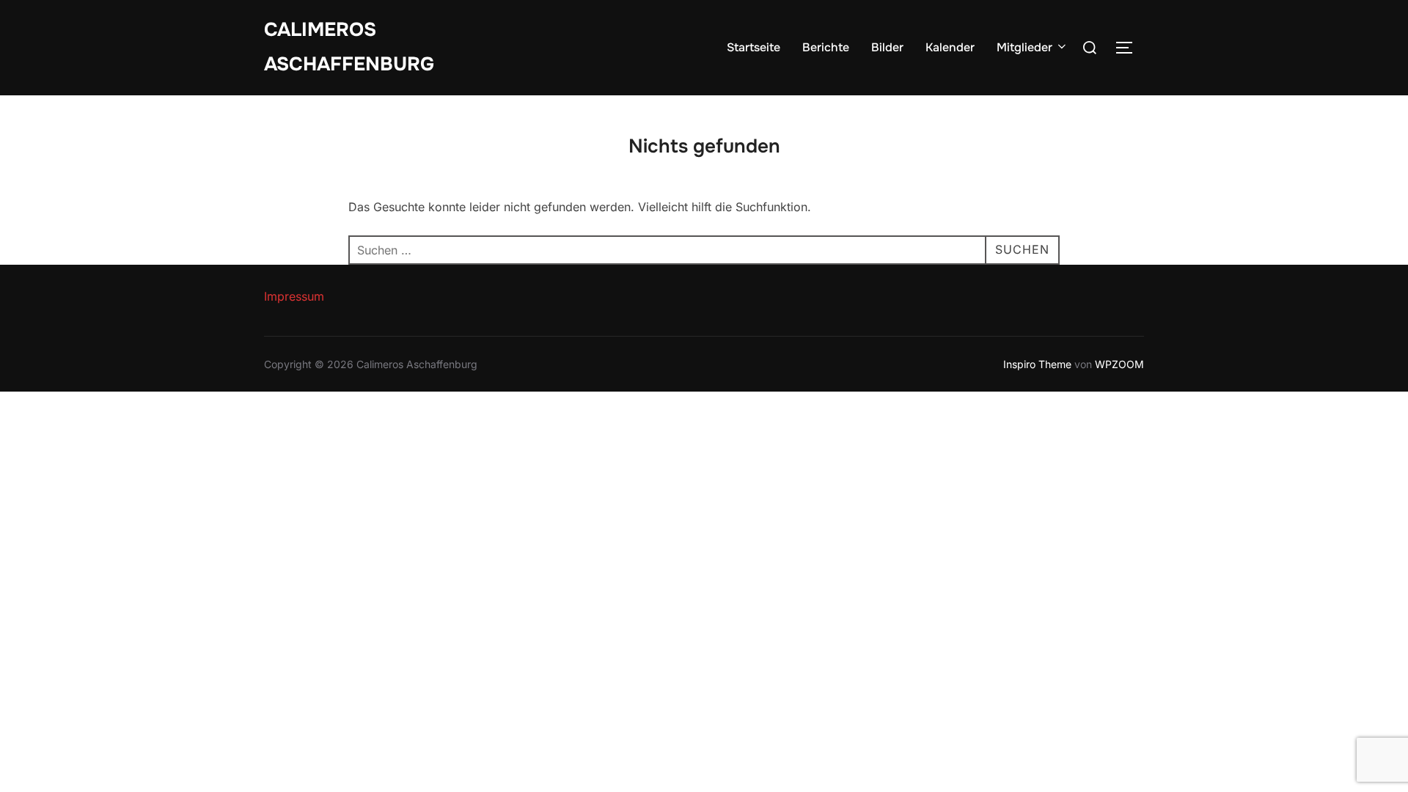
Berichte (825, 47)
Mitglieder (1024, 47)
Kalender (950, 47)
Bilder (887, 47)
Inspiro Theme (1037, 364)
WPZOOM (1119, 364)
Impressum (294, 296)
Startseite (753, 47)
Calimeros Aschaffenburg (349, 47)
